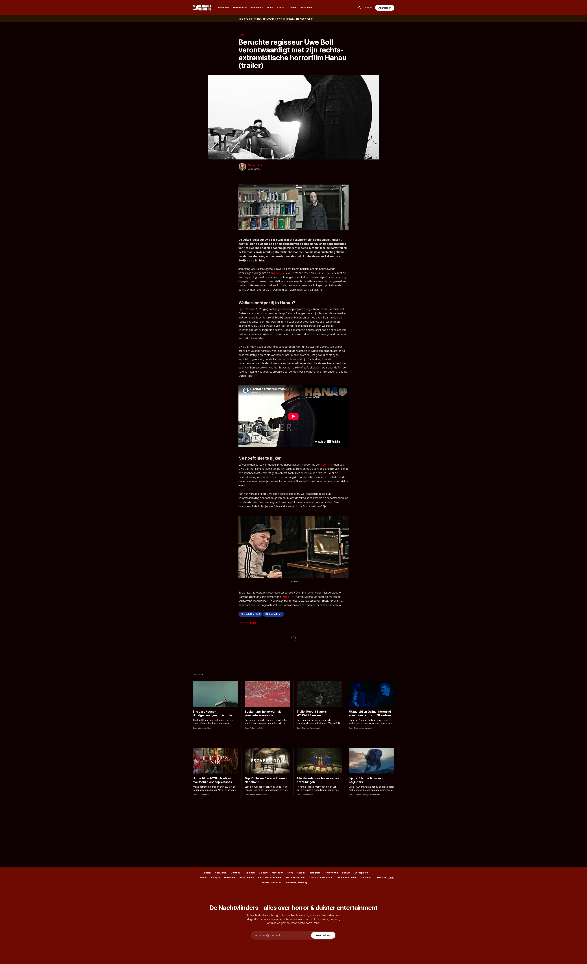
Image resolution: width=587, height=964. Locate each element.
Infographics (247, 877)
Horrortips (229, 877)
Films (270, 7)
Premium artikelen (347, 877)
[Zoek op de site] (359, 7)
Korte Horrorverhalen (270, 877)
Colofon (206, 872)
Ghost (391, 877)
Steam (301, 872)
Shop (290, 872)
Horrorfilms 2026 (271, 882)
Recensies (257, 7)
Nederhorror (240, 7)
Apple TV (288, 596)
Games (292, 7)
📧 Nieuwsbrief (273, 614)
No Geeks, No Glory (296, 882)
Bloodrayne (277, 273)
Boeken (346, 872)
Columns (366, 877)
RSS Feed (249, 872)
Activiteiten (331, 872)
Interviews (306, 7)
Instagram (314, 872)
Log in (368, 7)
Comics (203, 877)
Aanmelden (384, 7)
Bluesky (263, 872)
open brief (327, 464)
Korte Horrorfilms (295, 877)
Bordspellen (361, 872)
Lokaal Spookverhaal (320, 877)
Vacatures (223, 7)
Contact (235, 872)
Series (280, 7)
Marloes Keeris (257, 165)
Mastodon (277, 872)
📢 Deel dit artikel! (250, 614)
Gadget (215, 877)
